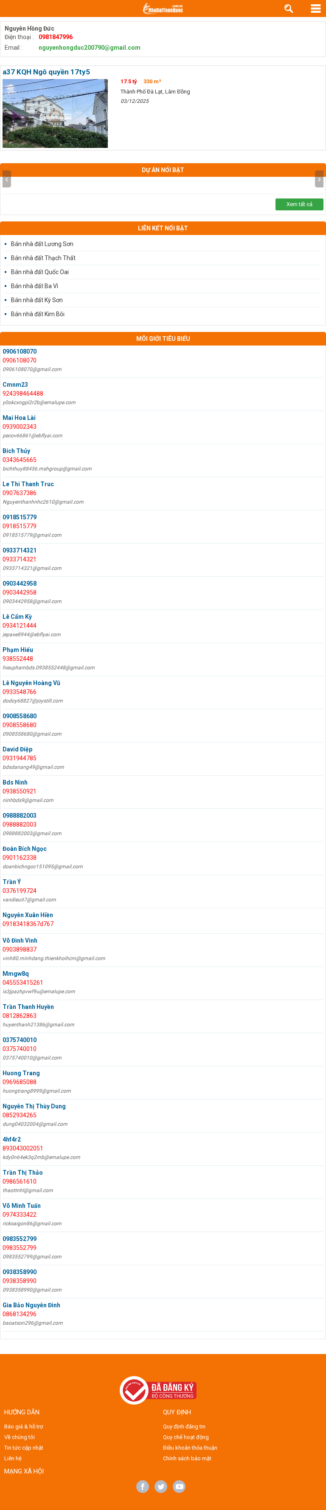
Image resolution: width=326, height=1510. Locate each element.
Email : (13, 47)
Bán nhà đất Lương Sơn (42, 244)
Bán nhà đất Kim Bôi (38, 314)
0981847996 (56, 37)
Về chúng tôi (19, 1437)
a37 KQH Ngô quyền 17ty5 (46, 72)
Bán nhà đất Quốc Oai (40, 272)
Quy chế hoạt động (186, 1437)
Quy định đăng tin (184, 1426)
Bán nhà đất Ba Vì (34, 286)
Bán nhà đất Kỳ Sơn (37, 300)
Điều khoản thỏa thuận (190, 1448)
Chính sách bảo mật (187, 1458)
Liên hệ (13, 1458)
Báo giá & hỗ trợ (23, 1426)
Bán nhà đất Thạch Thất (43, 258)
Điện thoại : (19, 37)
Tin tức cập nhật (23, 1448)
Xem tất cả (299, 204)
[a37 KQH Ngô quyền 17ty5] (55, 113)
